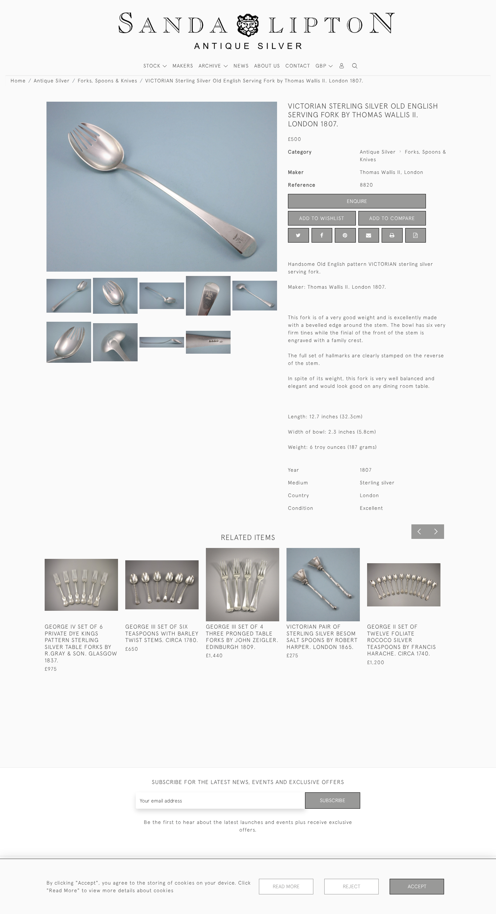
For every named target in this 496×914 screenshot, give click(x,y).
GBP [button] (322, 66)
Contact (297, 66)
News (241, 66)
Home (18, 81)
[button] (354, 66)
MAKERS (182, 66)
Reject (351, 886)
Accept (417, 886)
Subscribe (332, 800)
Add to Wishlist (321, 218)
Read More (286, 886)
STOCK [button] (152, 66)
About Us (267, 66)
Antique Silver (52, 81)
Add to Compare (392, 218)
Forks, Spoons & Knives (107, 81)
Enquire (357, 201)
